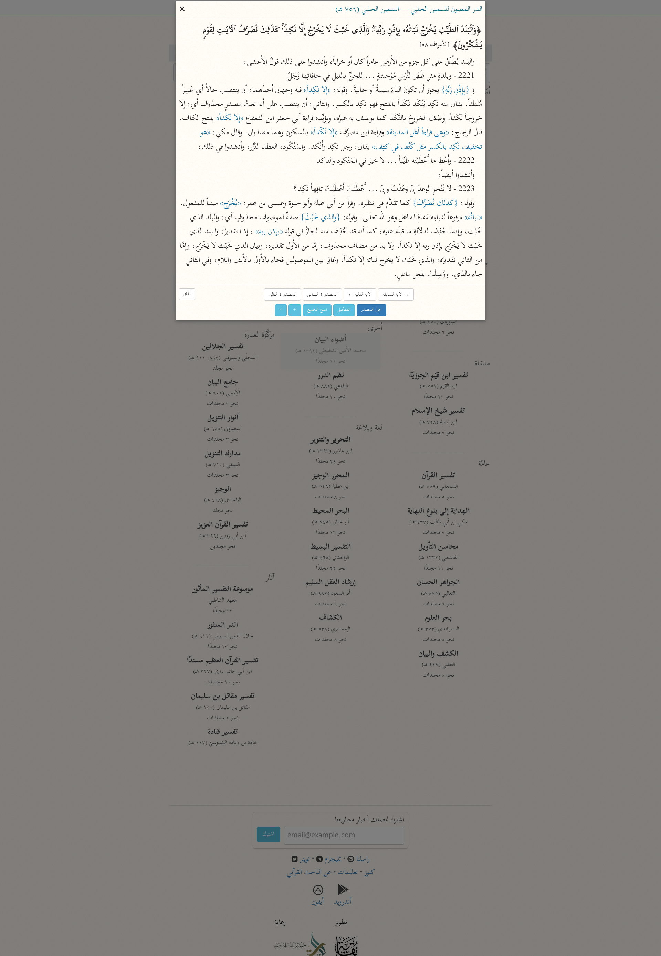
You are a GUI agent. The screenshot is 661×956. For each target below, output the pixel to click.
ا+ (295, 310)
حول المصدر (371, 310)
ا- (281, 310)
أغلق (187, 294)
